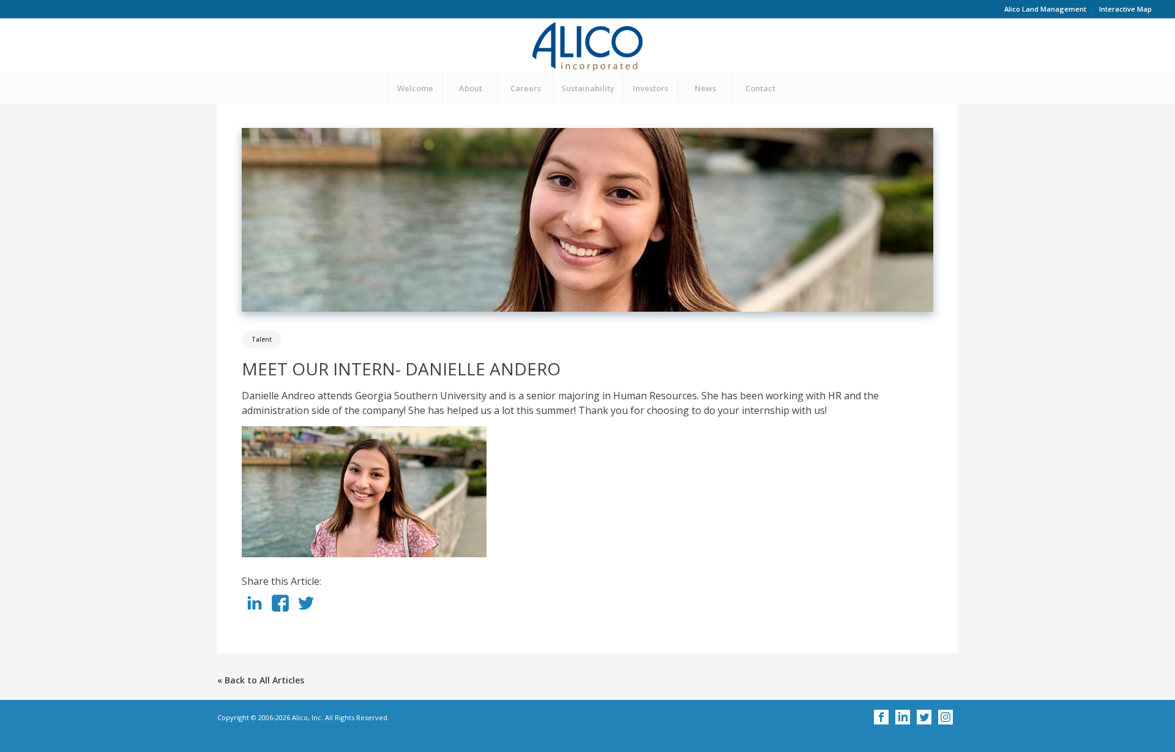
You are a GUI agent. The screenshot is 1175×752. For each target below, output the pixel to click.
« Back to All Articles (260, 680)
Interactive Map (1125, 8)
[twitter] (306, 608)
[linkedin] (254, 608)
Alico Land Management (1045, 8)
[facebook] (280, 608)
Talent (262, 339)
